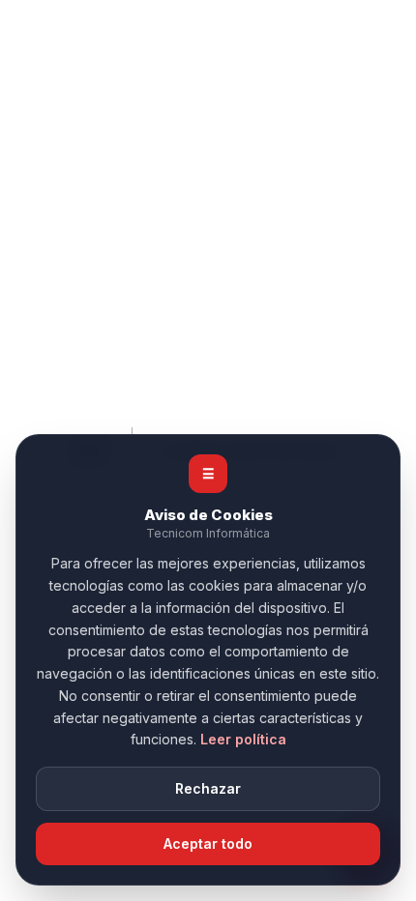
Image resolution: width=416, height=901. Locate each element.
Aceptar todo (208, 843)
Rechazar (208, 788)
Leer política (243, 739)
